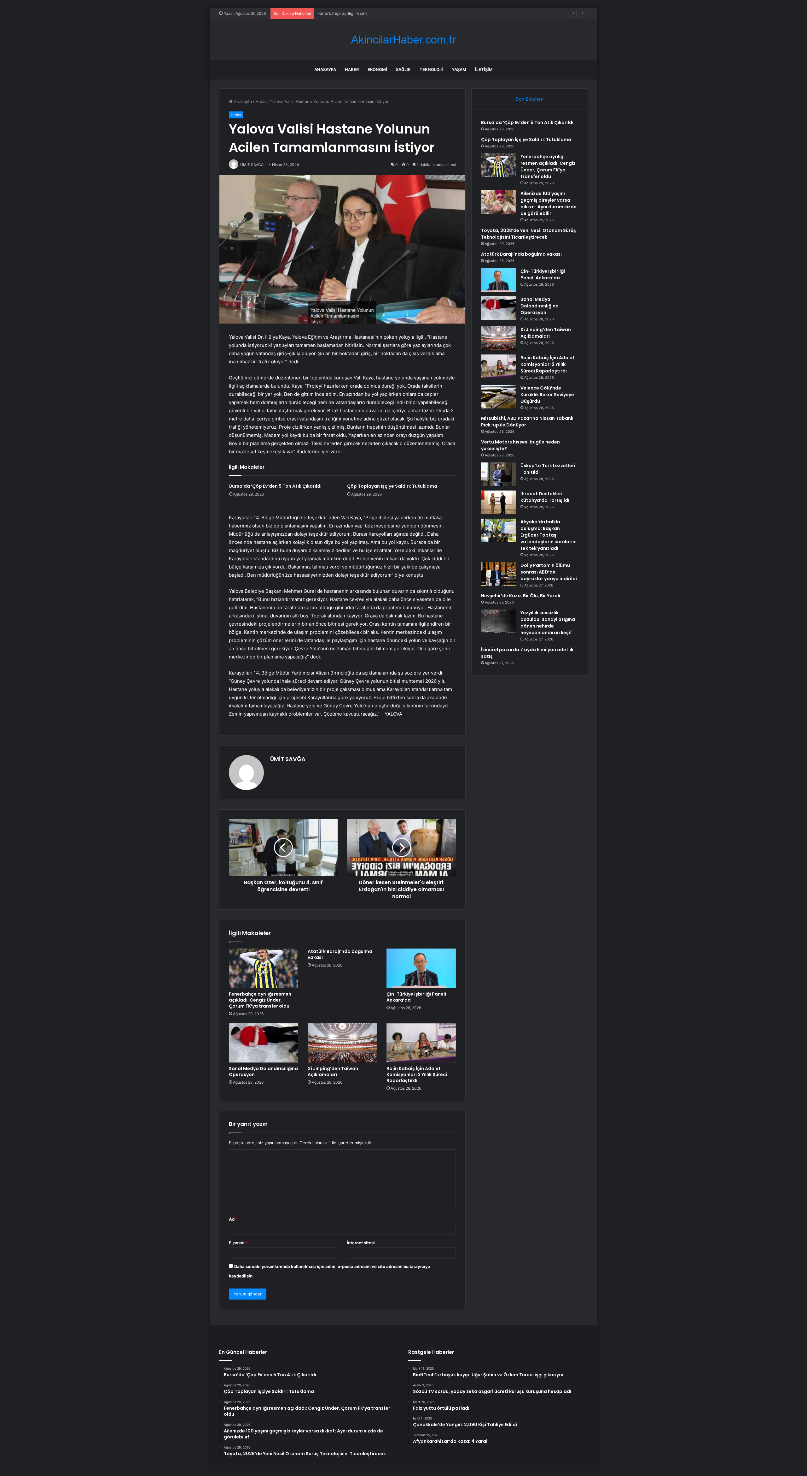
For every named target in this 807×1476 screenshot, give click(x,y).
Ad (233, 1219)
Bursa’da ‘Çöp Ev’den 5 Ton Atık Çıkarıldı (275, 486)
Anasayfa (325, 69)
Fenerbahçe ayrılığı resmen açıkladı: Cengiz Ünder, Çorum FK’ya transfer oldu (393, 13)
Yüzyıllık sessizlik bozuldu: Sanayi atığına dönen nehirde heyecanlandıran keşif (547, 623)
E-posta (238, 1242)
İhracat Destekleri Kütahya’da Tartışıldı (544, 497)
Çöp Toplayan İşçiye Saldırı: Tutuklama (392, 486)
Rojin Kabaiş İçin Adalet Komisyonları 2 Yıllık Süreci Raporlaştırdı (416, 1074)
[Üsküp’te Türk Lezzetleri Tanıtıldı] (498, 474)
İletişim (484, 69)
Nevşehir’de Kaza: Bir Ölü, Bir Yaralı (520, 595)
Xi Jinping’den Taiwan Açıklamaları (333, 1071)
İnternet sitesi (361, 1242)
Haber (352, 69)
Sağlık (403, 69)
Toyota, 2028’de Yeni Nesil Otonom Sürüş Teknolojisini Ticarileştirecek (528, 233)
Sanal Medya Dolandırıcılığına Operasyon (263, 1071)
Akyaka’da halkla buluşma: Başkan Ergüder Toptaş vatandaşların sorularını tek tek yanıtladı (548, 535)
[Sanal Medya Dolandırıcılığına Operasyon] (263, 1042)
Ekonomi (377, 69)
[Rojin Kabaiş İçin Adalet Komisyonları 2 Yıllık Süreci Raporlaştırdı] (421, 1042)
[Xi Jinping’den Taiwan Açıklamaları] (342, 1042)
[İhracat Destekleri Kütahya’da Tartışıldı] (498, 502)
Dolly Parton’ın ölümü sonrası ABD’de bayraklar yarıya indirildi (548, 572)
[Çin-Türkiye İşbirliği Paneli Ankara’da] (421, 968)
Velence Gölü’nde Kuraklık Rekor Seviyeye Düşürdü (547, 394)
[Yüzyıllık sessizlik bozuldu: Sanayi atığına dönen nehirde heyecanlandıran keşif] (498, 621)
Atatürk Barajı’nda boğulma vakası (340, 954)
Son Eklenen (530, 99)
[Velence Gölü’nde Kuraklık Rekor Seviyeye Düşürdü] (498, 396)
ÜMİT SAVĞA (287, 759)
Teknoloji (431, 69)
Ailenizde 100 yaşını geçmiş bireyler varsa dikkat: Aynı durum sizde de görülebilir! (548, 203)
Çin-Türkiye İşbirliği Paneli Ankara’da (416, 997)
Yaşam (459, 69)
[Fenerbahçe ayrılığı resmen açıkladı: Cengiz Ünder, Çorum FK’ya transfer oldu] (263, 968)
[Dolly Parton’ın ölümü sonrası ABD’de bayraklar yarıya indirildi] (498, 574)
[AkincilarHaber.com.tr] (403, 39)
